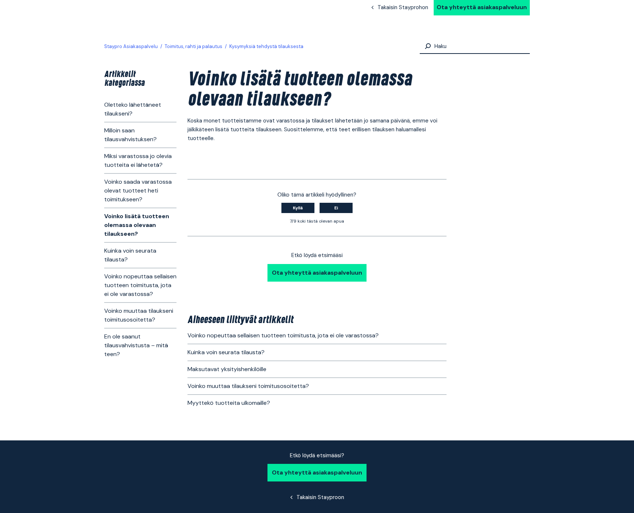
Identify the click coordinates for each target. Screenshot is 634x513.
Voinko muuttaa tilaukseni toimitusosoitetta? (138, 315)
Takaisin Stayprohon (403, 7)
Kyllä (298, 208)
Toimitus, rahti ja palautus (193, 46)
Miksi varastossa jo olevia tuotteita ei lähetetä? (138, 160)
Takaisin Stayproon (320, 497)
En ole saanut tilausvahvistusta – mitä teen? (136, 345)
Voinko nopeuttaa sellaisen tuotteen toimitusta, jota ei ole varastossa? (140, 285)
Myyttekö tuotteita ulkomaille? (228, 403)
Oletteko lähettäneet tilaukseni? (132, 109)
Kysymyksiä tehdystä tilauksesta (266, 46)
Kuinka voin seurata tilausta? (130, 255)
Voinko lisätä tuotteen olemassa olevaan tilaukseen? (136, 225)
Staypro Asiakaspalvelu (131, 46)
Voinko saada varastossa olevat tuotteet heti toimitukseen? (138, 190)
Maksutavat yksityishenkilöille (226, 369)
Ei (336, 208)
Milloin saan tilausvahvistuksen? (130, 135)
